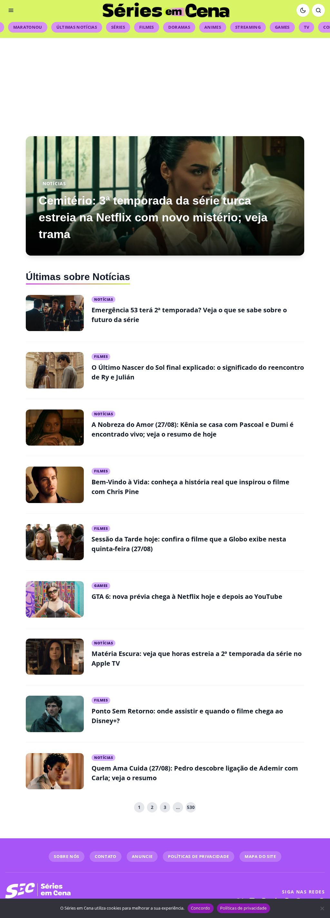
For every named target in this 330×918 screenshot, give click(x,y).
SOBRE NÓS (66, 856)
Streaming (248, 27)
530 (191, 807)
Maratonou (27, 27)
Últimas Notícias (76, 27)
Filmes (146, 27)
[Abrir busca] (318, 10)
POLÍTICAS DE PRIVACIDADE (198, 856)
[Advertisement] (165, 83)
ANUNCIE (142, 856)
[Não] (322, 908)
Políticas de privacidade (243, 908)
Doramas (179, 27)
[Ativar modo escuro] (302, 10)
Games (282, 27)
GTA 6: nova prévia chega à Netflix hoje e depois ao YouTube (187, 596)
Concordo (200, 908)
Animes (212, 27)
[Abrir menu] (11, 10)
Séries (118, 27)
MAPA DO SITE (260, 856)
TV (306, 27)
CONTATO (105, 856)
